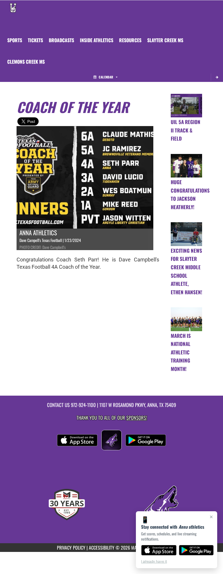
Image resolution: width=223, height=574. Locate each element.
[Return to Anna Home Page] (13, 7)
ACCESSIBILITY (101, 547)
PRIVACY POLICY (71, 547)
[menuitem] (35, 40)
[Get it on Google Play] (196, 550)
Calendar (106, 77)
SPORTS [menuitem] (14, 40)
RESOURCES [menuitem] (130, 40)
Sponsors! (136, 417)
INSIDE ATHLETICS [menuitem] (96, 40)
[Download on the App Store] (159, 550)
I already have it (154, 561)
